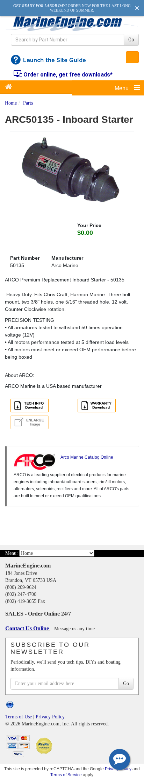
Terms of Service (66, 774)
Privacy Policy (50, 716)
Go (131, 39)
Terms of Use (18, 716)
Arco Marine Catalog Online (86, 457)
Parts (28, 103)
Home (11, 103)
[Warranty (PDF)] (97, 406)
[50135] (72, 171)
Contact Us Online (27, 628)
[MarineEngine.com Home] (72, 23)
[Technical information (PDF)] (30, 406)
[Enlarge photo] (30, 423)
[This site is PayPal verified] (45, 745)
